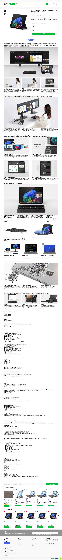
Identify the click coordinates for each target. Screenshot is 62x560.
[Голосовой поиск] (44, 4)
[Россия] (33, 31)
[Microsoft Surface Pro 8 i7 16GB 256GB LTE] (31, 494)
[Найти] (47, 4)
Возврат (33, 544)
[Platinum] (15, 500)
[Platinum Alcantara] (8, 500)
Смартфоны (19, 540)
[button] (7, 22)
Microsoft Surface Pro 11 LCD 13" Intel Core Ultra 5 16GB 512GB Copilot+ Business (30, 525)
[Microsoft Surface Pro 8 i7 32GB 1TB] (53, 494)
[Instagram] (47, 544)
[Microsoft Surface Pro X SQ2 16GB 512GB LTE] (20, 494)
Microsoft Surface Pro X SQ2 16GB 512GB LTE (19, 503)
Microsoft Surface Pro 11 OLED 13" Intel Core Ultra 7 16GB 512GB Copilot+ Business (53, 525)
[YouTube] (51, 544)
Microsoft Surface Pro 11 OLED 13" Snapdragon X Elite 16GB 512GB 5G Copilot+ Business (19, 525)
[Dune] (5, 500)
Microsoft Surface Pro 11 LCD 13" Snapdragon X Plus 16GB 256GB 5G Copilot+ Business (8, 525)
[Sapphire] (7, 500)
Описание (31, 39)
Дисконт (19, 544)
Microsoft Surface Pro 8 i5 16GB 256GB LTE (41, 503)
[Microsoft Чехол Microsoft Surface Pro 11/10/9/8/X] (9, 494)
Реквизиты (33, 539)
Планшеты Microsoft (38, 36)
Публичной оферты (49, 534)
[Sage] (11, 500)
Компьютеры (33, 36)
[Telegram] (49, 544)
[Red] (10, 500)
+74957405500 (6, 541)
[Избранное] (57, 34)
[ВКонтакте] (54, 544)
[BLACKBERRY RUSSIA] (6, 4)
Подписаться (55, 532)
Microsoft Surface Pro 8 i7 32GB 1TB (53, 502)
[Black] (33, 27)
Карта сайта (12, 558)
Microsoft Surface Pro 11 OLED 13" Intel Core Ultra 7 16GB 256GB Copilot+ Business (42, 525)
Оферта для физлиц (35, 540)
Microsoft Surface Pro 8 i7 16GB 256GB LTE (30, 503)
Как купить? (33, 545)
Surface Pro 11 (44, 36)
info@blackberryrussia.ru (8, 544)
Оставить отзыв (52, 484)
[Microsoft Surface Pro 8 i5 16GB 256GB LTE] (42, 494)
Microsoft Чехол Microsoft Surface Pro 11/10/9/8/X (8, 503)
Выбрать (18, 505)
